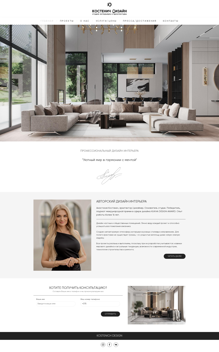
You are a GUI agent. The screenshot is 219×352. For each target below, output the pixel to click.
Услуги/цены (106, 21)
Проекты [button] (67, 21)
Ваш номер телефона (90, 299)
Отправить (110, 314)
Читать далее (175, 256)
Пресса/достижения (140, 21)
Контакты (170, 21)
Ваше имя (40, 299)
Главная (47, 21)
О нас (84, 21)
